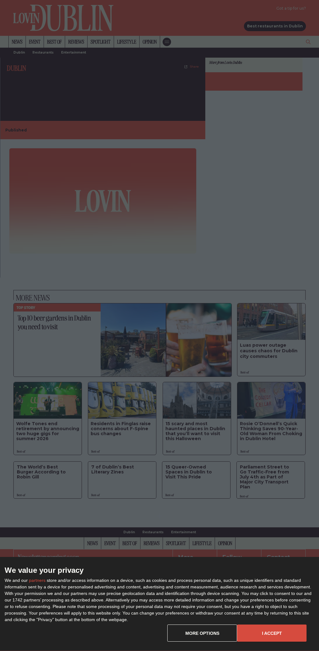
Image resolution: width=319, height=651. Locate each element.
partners (37, 580)
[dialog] (159, 604)
